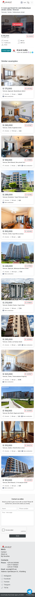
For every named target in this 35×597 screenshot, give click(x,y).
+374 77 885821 (12, 565)
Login (24, 2)
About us (4, 554)
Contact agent (6, 50)
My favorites (5, 556)
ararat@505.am (9, 569)
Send (17, 536)
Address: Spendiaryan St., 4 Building (13, 571)
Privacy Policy (30, 595)
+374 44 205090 (22, 52)
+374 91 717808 (12, 567)
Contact (3, 552)
